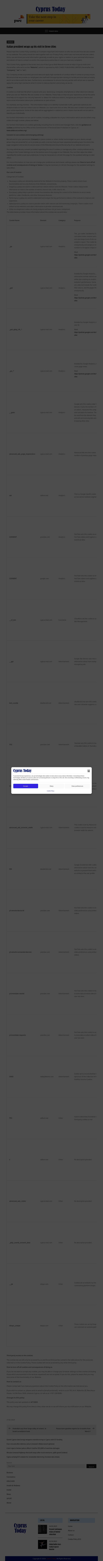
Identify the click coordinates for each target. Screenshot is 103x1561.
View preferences (77, 786)
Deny (51, 786)
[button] (89, 771)
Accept (25, 786)
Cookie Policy (50, 791)
